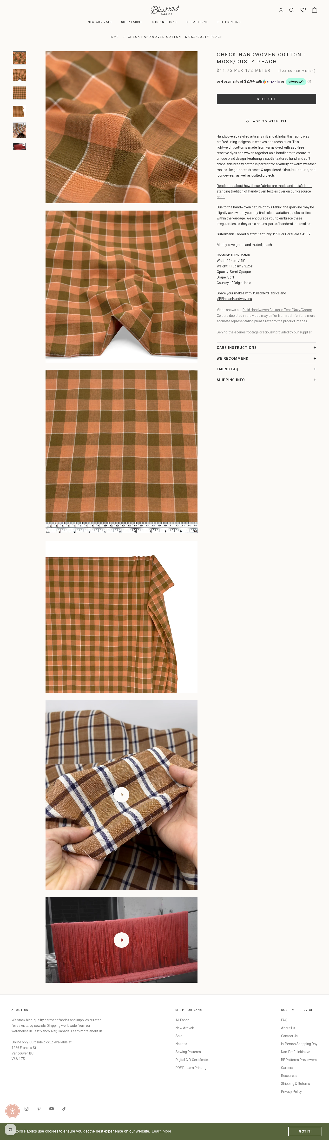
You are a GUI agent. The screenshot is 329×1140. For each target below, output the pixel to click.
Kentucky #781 (269, 234)
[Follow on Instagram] (26, 1108)
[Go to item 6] (19, 146)
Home (114, 37)
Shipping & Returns (295, 1084)
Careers (287, 1068)
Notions (181, 1044)
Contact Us (289, 1036)
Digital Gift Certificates (193, 1060)
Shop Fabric (132, 22)
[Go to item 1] (19, 58)
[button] (266, 82)
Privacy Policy (291, 1092)
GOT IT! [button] (305, 1131)
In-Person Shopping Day (299, 1044)
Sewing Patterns (188, 1052)
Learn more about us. (87, 1031)
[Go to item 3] (19, 93)
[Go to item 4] (19, 111)
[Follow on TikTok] (64, 1108)
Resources (289, 1076)
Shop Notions (164, 22)
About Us (288, 1028)
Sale (179, 1036)
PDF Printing (229, 22)
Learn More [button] (161, 1131)
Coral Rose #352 (297, 234)
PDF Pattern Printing (191, 1068)
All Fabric (182, 1020)
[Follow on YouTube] (51, 1108)
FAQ (284, 1020)
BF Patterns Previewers (299, 1060)
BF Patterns (197, 22)
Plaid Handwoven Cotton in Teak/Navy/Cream (277, 310)
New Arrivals (100, 22)
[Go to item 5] (19, 130)
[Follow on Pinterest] (39, 1108)
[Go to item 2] (19, 75)
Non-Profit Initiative (295, 1052)
